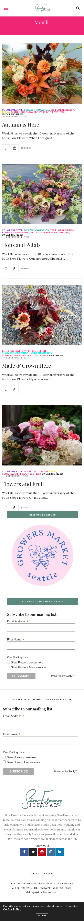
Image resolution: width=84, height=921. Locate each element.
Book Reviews (11, 351)
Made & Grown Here (26, 365)
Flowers (8, 233)
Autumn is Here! (21, 124)
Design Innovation (36, 110)
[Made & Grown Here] (42, 315)
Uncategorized (12, 114)
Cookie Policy (12, 909)
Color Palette (12, 110)
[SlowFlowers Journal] (42, 8)
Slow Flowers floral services (29, 667)
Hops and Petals (21, 244)
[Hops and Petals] (42, 194)
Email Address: (17, 621)
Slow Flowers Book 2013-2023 (45, 112)
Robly (68, 676)
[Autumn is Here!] (42, 73)
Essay (5, 112)
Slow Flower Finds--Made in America (27, 353)
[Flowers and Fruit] (42, 435)
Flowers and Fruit (23, 483)
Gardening (17, 112)
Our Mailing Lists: (18, 657)
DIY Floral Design (62, 110)
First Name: (15, 639)
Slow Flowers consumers (27, 662)
